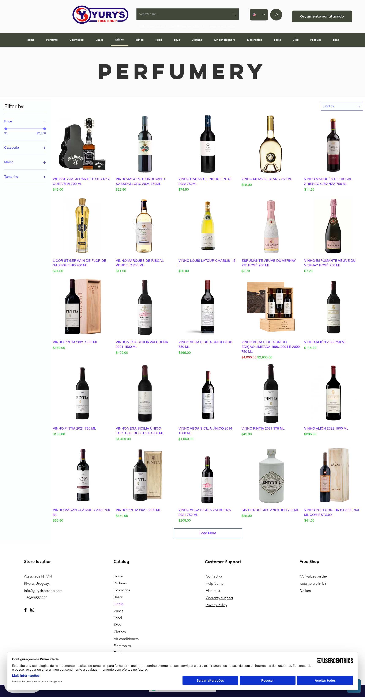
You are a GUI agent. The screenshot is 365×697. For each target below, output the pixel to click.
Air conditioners (126, 639)
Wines (118, 611)
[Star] (276, 14)
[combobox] (342, 106)
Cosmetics (122, 590)
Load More (207, 533)
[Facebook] (25, 610)
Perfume (120, 583)
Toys (117, 625)
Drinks (119, 604)
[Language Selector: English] (259, 14)
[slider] (5, 128)
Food (118, 618)
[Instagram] (32, 610)
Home (118, 576)
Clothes (120, 632)
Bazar (118, 597)
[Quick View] (82, 144)
